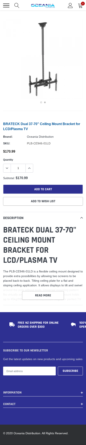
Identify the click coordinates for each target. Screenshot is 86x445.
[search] (16, 5)
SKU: (6, 143)
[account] (70, 5)
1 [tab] (41, 102)
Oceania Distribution (40, 136)
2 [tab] (45, 102)
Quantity (8, 159)
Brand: (8, 136)
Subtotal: (9, 178)
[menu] (6, 5)
